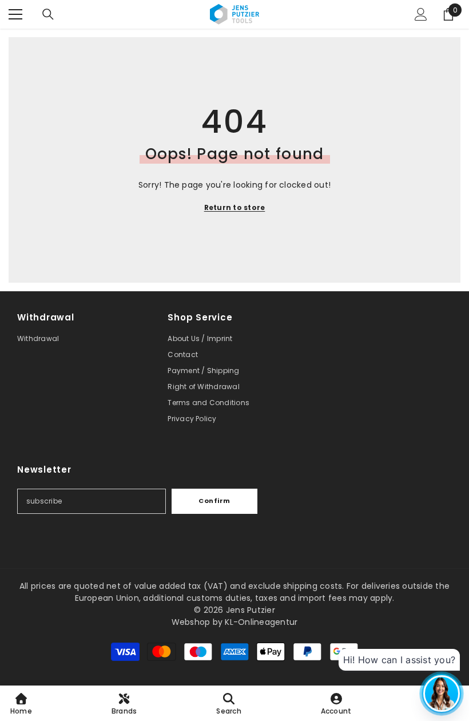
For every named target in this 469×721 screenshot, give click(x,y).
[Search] (48, 14)
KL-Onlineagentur (261, 622)
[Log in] (421, 14)
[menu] (15, 14)
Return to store (234, 207)
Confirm (214, 500)
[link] (228, 703)
